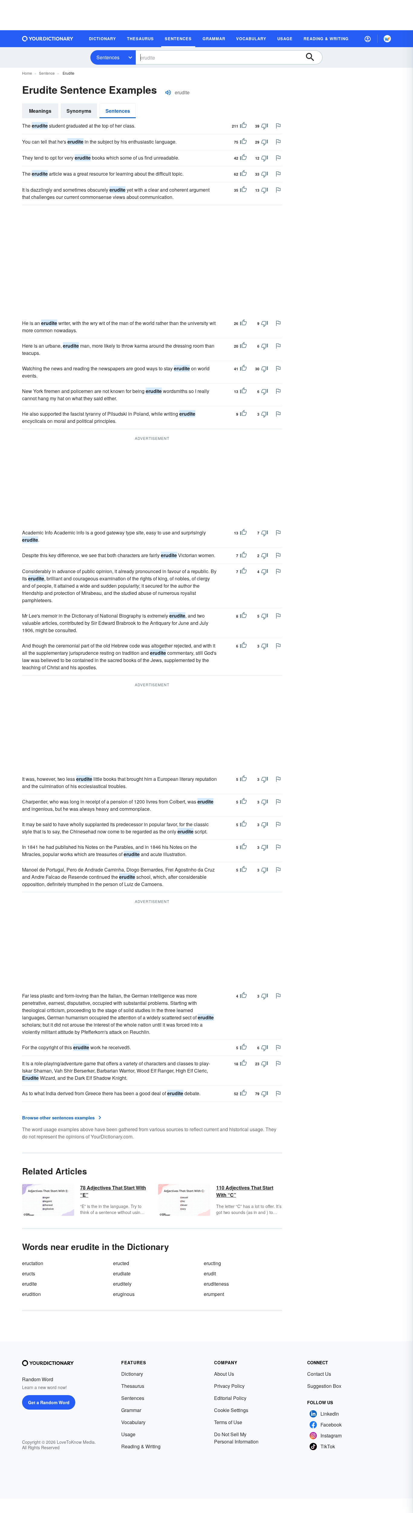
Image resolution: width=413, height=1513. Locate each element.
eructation (32, 1263)
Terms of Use (228, 1422)
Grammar (131, 1410)
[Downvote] (264, 126)
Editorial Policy (230, 1397)
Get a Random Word (49, 1402)
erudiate (122, 1273)
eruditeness (216, 1283)
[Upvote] (243, 126)
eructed (121, 1263)
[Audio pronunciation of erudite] (168, 92)
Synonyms (79, 110)
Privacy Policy (229, 1385)
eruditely (122, 1283)
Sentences (107, 57)
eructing (212, 1263)
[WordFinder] (387, 39)
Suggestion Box (324, 1385)
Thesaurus (132, 1385)
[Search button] (313, 57)
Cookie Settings (231, 1410)
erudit (210, 1273)
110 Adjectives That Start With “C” (244, 1191)
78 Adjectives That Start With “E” (113, 1191)
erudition (31, 1294)
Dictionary (132, 1373)
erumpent (214, 1294)
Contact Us (319, 1373)
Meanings (40, 110)
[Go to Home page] (47, 38)
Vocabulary (133, 1422)
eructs (28, 1273)
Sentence (47, 73)
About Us (224, 1373)
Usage (128, 1434)
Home (27, 73)
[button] (367, 38)
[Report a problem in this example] (278, 125)
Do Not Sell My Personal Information (236, 1438)
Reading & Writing (141, 1446)
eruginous (124, 1294)
